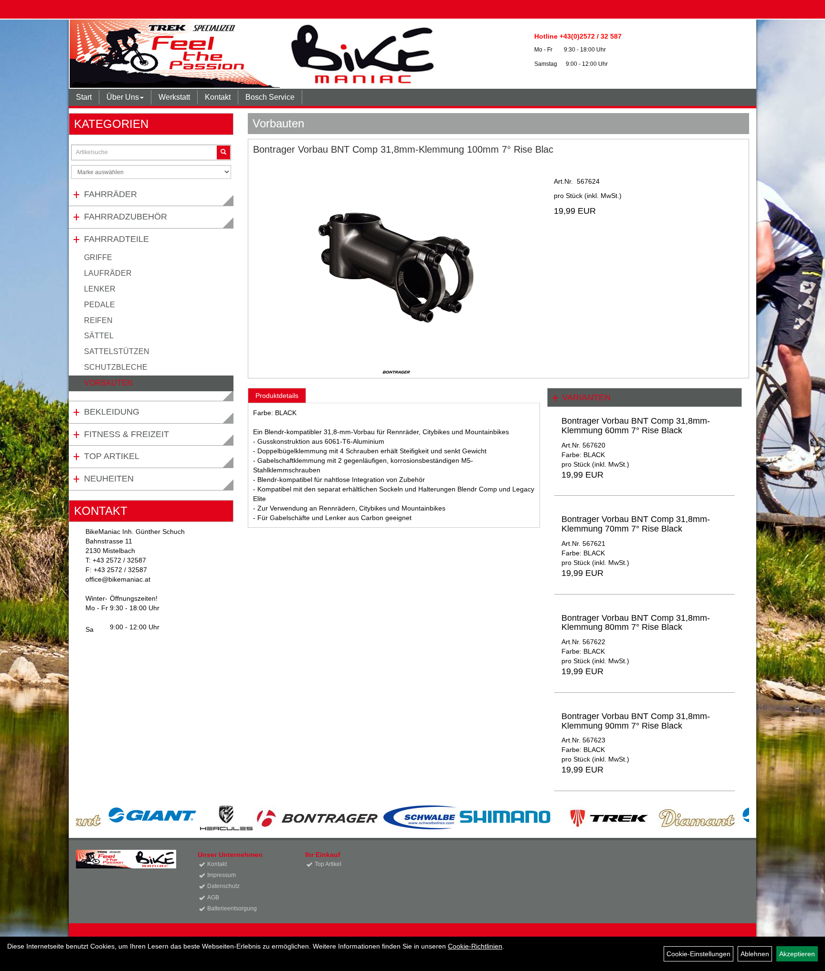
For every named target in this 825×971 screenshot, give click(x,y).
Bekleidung (111, 412)
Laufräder (108, 273)
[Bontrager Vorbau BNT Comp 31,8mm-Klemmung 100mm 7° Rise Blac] (396, 261)
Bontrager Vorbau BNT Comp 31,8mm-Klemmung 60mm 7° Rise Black (635, 425)
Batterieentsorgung (232, 908)
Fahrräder (110, 194)
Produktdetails (276, 395)
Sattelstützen (116, 351)
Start (84, 97)
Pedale (99, 305)
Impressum (221, 875)
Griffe (98, 257)
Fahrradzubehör (125, 216)
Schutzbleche (116, 367)
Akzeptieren (797, 954)
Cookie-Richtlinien (475, 946)
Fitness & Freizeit (126, 434)
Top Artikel (111, 456)
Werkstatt (174, 97)
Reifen (98, 320)
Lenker (100, 289)
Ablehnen (754, 954)
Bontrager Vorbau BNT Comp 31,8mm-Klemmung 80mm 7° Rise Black (635, 622)
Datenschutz (223, 886)
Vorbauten (108, 383)
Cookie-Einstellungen (698, 954)
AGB (213, 897)
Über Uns (122, 97)
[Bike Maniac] (266, 54)
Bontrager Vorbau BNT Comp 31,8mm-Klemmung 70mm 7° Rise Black (635, 523)
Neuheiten (109, 478)
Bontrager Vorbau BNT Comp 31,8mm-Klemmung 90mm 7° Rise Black (635, 721)
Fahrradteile (116, 239)
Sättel (99, 336)
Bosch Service (270, 97)
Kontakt (218, 97)
